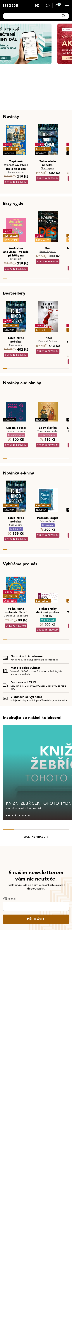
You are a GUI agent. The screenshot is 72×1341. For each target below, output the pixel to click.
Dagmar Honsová (16, 431)
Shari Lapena (47, 168)
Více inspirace (34, 837)
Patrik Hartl (16, 258)
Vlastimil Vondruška (47, 431)
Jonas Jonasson (16, 172)
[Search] (63, 16)
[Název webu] (11, 5)
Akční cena (10, 600)
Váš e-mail (9, 898)
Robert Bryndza (48, 251)
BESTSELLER (11, 149)
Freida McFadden (47, 341)
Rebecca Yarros (47, 521)
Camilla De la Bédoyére (16, 615)
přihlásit (36, 919)
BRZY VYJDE (11, 240)
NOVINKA (9, 153)
